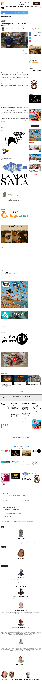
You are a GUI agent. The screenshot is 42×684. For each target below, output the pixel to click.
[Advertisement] (14, 61)
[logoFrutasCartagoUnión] (14, 219)
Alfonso (11, 679)
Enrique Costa (8, 28)
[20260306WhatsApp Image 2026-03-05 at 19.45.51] (15, 479)
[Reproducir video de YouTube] (14, 359)
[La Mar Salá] (14, 173)
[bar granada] (5, 454)
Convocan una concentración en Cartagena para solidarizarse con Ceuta (33, 161)
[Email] (18, 206)
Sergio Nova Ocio (21, 664)
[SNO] (14, 138)
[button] (40, 8)
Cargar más (35, 174)
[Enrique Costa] (3, 29)
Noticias (4, 20)
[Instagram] (3, 425)
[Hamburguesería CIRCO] (21, 380)
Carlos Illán (21, 646)
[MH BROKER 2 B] (15, 464)
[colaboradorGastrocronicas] (14, 243)
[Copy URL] (21, 206)
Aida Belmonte (21, 558)
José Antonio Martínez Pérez (21, 596)
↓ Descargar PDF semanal (6, 16)
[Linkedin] (16, 206)
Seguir (40, 35)
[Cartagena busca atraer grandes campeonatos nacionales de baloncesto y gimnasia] (35, 148)
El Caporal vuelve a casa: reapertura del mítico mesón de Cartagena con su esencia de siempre (25, 407)
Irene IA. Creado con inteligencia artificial (28, 679)
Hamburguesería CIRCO (19, 384)
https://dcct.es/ (10, 194)
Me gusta (39, 32)
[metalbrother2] (34, 90)
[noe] (35, 121)
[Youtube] (1, 427)
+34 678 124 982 (9, 502)
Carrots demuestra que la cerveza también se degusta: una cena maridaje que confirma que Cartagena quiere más (6, 387)
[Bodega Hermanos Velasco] (34, 380)
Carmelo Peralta (21, 577)
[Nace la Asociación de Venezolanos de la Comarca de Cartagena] (35, 167)
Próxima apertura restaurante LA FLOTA (26, 411)
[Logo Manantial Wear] (26, 468)
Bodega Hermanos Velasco (33, 384)
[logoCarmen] (35, 104)
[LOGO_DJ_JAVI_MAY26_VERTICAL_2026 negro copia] (14, 346)
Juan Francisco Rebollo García (21, 627)
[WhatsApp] (13, 206)
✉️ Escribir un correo (8, 516)
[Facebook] (8, 206)
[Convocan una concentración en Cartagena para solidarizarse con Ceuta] (35, 158)
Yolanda (4, 679)
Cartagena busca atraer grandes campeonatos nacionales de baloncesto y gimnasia (33, 152)
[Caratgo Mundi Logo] (5, 485)
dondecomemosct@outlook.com (31, 502)
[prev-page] (12, 419)
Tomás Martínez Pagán (21, 610)
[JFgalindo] (14, 320)
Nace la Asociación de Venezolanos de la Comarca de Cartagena (33, 171)
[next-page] (13, 419)
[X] (11, 206)
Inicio (2, 20)
